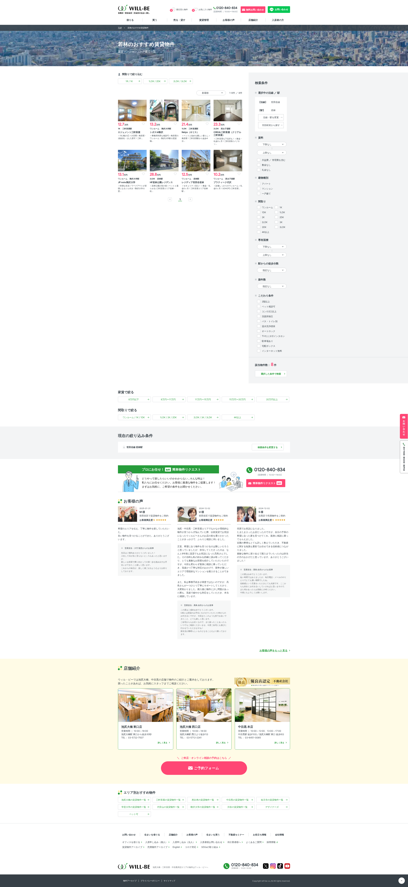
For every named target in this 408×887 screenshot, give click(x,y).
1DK (264, 212)
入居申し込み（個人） (156, 842)
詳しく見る (162, 742)
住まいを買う (213, 834)
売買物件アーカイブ (157, 847)
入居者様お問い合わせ (211, 842)
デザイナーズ (272, 807)
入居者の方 (278, 19)
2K (263, 217)
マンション (267, 188)
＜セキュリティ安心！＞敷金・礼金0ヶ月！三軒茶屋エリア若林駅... (196, 188)
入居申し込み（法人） (184, 842)
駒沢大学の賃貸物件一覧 (203, 807)
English (176, 847)
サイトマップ (169, 881)
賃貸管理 (204, 19)
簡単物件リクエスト (267, 483)
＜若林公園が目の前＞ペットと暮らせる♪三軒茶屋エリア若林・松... (164, 188)
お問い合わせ (281, 9)
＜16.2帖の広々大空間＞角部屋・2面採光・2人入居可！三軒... (132, 137)
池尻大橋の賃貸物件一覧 (133, 799)
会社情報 (279, 834)
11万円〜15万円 (203, 399)
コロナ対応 (190, 847)
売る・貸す (179, 19)
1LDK (282, 212)
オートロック (268, 331)
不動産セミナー (236, 834)
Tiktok (280, 866)
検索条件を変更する (268, 447)
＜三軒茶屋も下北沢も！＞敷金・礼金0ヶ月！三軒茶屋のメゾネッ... (228, 141)
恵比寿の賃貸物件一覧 (203, 799)
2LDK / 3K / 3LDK (203, 417)
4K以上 (265, 232)
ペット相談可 (268, 306)
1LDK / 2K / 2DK (168, 417)
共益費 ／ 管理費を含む (273, 160)
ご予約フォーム (206, 768)
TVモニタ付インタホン (273, 336)
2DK (282, 217)
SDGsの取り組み (209, 847)
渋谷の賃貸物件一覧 (237, 807)
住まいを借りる (152, 834)
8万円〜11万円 (168, 399)
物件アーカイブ (130, 881)
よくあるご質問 (254, 842)
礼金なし (266, 169)
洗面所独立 (267, 316)
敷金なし (266, 165)
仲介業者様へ (234, 842)
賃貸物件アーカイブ (132, 847)
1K (281, 207)
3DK (264, 227)
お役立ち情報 (259, 834)
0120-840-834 (226, 8)
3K (281, 222)
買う (154, 19)
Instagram (273, 866)
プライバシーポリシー (150, 881)
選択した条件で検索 (271, 373)
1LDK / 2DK (154, 81)
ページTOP (401, 880)
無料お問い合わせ (255, 9)
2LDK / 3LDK (180, 81)
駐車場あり (267, 341)
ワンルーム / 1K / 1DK (134, 417)
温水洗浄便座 (268, 326)
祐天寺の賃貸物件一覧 (272, 799)
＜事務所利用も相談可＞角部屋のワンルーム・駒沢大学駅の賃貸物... (164, 138)
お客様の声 (229, 19)
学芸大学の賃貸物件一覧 (133, 807)
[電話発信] (404, 456)
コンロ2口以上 (269, 311)
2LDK (264, 222)
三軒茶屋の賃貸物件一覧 (168, 799)
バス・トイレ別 (269, 321)
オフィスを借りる (131, 842)
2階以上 (266, 301)
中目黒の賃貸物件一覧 (237, 799)
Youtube (287, 866)
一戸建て (266, 193)
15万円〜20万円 (237, 399)
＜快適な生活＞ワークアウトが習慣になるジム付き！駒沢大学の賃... (132, 188)
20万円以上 (272, 399)
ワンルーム (267, 207)
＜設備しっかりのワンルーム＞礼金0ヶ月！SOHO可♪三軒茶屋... (228, 187)
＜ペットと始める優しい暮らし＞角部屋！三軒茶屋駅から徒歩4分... (196, 138)
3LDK (282, 227)
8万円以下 (133, 399)
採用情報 (271, 842)
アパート (266, 183)
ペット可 (133, 814)
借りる (130, 19)
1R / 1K (129, 81)
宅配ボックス (268, 346)
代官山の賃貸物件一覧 (168, 807)
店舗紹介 (253, 19)
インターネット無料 (272, 350)
